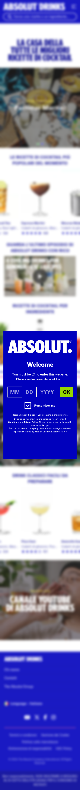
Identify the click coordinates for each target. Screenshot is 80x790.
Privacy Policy (31, 422)
